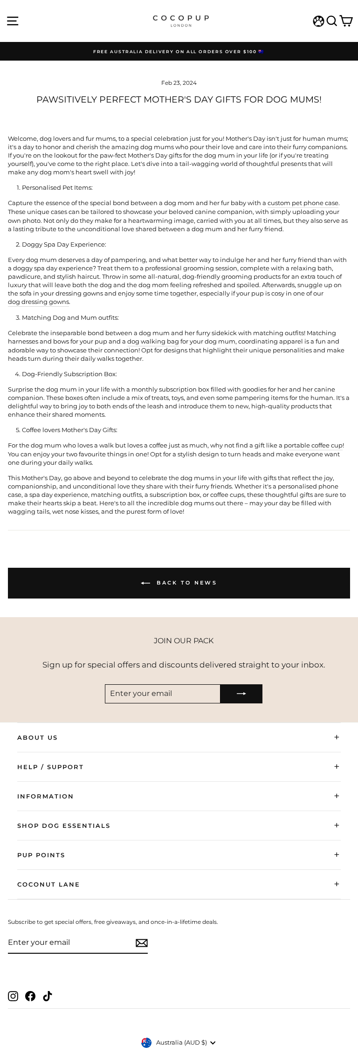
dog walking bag (153, 341)
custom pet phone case (303, 203)
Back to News (185, 582)
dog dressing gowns (38, 301)
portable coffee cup (313, 445)
